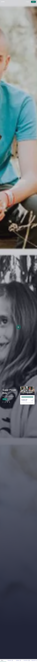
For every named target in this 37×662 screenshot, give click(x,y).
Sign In (33, 1)
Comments (26, 660)
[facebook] (3, 402)
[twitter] (7, 402)
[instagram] (5, 402)
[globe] (9, 402)
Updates (18, 660)
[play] (18, 327)
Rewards (10, 660)
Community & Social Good (10, 396)
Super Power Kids (10, 391)
